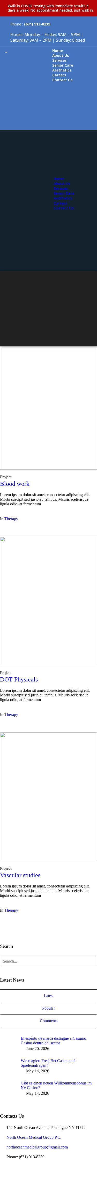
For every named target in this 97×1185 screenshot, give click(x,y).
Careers (60, 203)
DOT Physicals (19, 679)
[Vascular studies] (48, 796)
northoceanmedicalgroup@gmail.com (37, 1147)
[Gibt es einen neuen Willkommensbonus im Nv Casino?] (8, 1089)
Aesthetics (62, 198)
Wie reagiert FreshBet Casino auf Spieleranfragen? (48, 1062)
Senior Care (63, 193)
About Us (61, 183)
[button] (71, 170)
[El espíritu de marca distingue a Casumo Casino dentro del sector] (8, 1044)
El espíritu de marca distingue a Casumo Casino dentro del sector (53, 1040)
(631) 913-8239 (37, 24)
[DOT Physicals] (48, 600)
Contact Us (62, 79)
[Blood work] (48, 404)
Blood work (14, 483)
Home (58, 178)
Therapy (11, 519)
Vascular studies (20, 875)
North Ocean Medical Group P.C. (33, 1137)
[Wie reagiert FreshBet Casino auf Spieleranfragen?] (8, 1066)
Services (60, 188)
